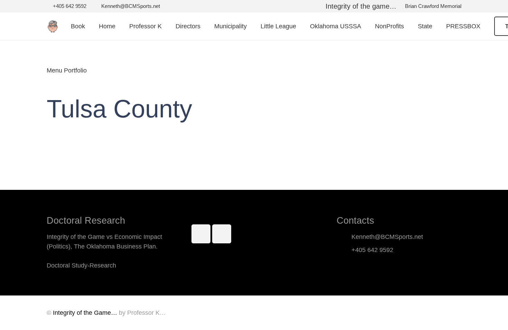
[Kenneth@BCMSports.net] (344, 237)
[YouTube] (221, 233)
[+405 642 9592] (344, 250)
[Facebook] (200, 233)
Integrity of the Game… (85, 312)
